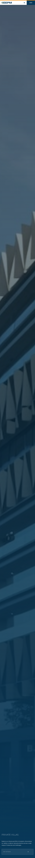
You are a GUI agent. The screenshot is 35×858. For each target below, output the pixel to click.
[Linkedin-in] (24, 2)
